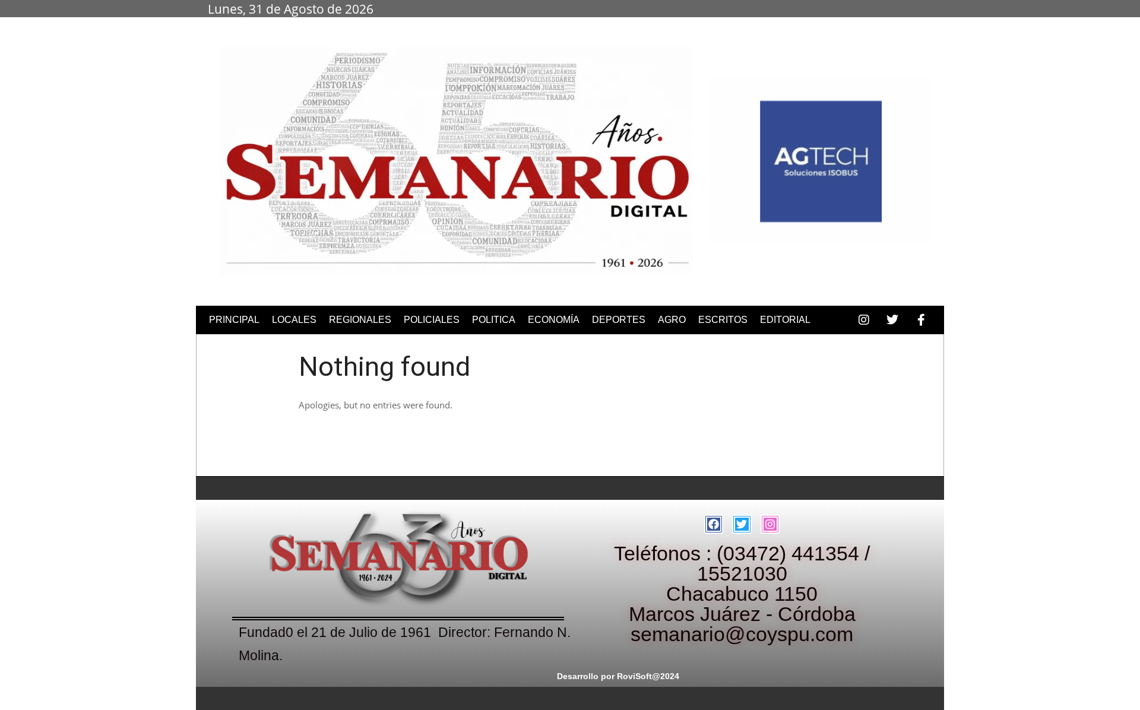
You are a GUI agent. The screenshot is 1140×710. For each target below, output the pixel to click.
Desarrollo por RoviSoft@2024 (618, 676)
